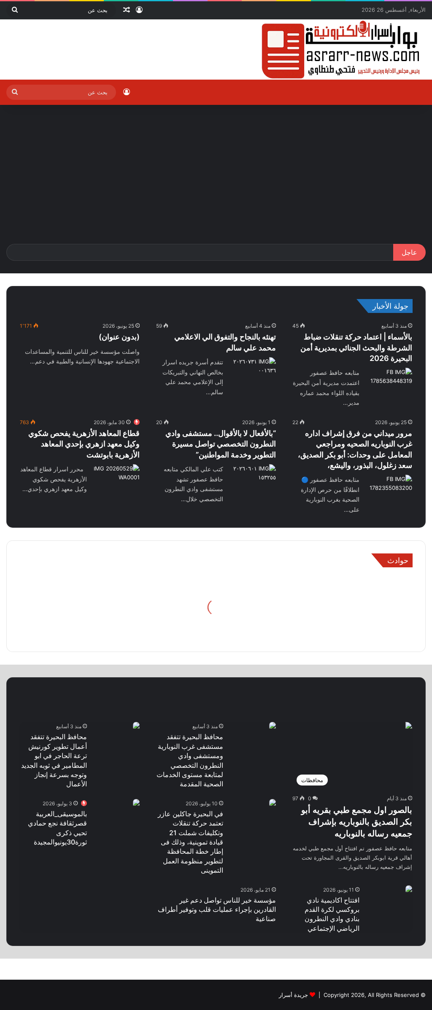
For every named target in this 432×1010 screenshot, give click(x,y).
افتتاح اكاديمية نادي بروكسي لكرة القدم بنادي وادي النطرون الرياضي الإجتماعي (332, 914)
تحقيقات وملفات (339, 691)
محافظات (400, 691)
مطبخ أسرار (397, 719)
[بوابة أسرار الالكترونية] (341, 49)
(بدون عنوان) (119, 336)
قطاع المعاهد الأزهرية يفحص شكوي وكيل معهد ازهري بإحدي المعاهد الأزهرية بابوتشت (84, 444)
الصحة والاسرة (335, 719)
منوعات (280, 691)
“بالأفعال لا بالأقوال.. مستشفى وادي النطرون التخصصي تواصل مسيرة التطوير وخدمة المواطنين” (220, 444)
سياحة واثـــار (227, 691)
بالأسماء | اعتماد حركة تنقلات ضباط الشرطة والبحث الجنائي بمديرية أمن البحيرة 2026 (356, 347)
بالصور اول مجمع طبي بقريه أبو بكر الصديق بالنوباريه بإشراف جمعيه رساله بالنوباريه (356, 822)
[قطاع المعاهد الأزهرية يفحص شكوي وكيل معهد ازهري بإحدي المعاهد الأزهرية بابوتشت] (116, 480)
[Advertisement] (216, 181)
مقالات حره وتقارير (158, 691)
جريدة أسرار (293, 994)
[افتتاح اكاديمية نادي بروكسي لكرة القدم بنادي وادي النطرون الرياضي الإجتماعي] (408, 889)
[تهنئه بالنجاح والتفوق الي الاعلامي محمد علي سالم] (253, 373)
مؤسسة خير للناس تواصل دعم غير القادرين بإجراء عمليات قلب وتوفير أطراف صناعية (217, 909)
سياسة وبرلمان (87, 691)
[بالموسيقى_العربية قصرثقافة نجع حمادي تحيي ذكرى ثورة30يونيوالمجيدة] (136, 803)
